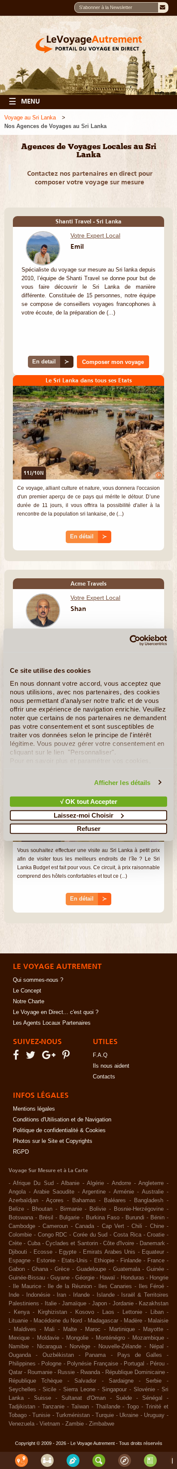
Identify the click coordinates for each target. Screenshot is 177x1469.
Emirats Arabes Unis (109, 1252)
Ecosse (43, 1252)
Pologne (51, 1364)
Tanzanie (53, 1407)
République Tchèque (35, 1381)
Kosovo (84, 1312)
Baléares (115, 1200)
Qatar (15, 1372)
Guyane (60, 1278)
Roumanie (39, 1372)
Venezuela (21, 1424)
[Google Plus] (50, 1057)
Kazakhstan (153, 1304)
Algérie (95, 1183)
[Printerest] (67, 1057)
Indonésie (38, 1295)
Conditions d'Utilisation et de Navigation (62, 1120)
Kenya (22, 1312)
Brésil (46, 1218)
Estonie (46, 1261)
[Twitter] (32, 1057)
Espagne (20, 1261)
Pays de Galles (139, 1355)
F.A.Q (100, 1055)
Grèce (62, 1269)
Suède (124, 1398)
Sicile (49, 1390)
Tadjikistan (22, 1407)
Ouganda (20, 1355)
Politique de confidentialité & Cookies (59, 1130)
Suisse (42, 1398)
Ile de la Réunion (70, 1286)
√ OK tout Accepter (88, 801)
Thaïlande (108, 1407)
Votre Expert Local (95, 235)
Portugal (134, 1364)
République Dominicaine (135, 1372)
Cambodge (22, 1226)
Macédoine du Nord (58, 1321)
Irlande (81, 1295)
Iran (61, 1295)
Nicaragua (49, 1347)
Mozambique (148, 1338)
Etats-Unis (74, 1261)
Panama (95, 1355)
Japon (99, 1304)
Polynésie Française (92, 1364)
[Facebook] (17, 1057)
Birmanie (71, 1209)
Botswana (21, 1218)
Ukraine (128, 1415)
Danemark (152, 1243)
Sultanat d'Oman (83, 1398)
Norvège (80, 1347)
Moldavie (48, 1338)
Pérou (157, 1364)
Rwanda (90, 1372)
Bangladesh (148, 1200)
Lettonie (132, 1312)
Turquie (104, 1415)
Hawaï (107, 1278)
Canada (84, 1226)
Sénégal (152, 1398)
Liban (157, 1312)
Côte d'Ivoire (118, 1243)
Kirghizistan (52, 1312)
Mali (49, 1329)
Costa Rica (127, 1235)
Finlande (130, 1261)
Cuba (33, 1243)
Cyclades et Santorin (72, 1243)
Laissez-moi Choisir (83, 814)
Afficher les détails (122, 782)
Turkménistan (73, 1415)
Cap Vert (113, 1226)
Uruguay (154, 1415)
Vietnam (50, 1424)
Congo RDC (52, 1235)
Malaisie (158, 1321)
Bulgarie (69, 1218)
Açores (55, 1200)
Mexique (19, 1338)
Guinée (155, 1269)
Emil (77, 246)
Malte (70, 1329)
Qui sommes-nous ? (38, 980)
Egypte (67, 1252)
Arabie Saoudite (54, 1192)
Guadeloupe (91, 1269)
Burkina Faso (102, 1218)
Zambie (74, 1424)
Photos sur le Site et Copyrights (52, 1141)
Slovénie (144, 1390)
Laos (108, 1312)
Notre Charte (28, 1002)
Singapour (114, 1390)
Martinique (122, 1329)
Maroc (93, 1329)
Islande (106, 1295)
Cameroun (55, 1226)
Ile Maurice (27, 1286)
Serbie (154, 1381)
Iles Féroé (152, 1286)
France (156, 1261)
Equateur (153, 1252)
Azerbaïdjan (23, 1200)
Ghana (40, 1269)
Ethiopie (104, 1261)
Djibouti (18, 1252)
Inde (14, 1295)
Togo (133, 1407)
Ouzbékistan (58, 1355)
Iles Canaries (115, 1286)
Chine (157, 1226)
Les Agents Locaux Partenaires (52, 1023)
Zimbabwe (101, 1424)
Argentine (94, 1192)
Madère (133, 1321)
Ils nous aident (111, 1066)
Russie (66, 1372)
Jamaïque (74, 1304)
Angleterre (151, 1183)
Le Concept (27, 991)
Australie (153, 1192)
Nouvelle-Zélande (119, 1347)
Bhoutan (42, 1209)
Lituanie (18, 1321)
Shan (78, 608)
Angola (17, 1192)
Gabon (17, 1269)
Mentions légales (34, 1109)
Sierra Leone (79, 1390)
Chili (136, 1226)
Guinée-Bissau (27, 1278)
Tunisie (41, 1415)
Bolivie (97, 1209)
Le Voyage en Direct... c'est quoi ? (55, 1012)
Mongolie (77, 1338)
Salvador (85, 1381)
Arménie (123, 1192)
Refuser (89, 828)
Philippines (22, 1364)
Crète (15, 1243)
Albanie (70, 1183)
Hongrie (159, 1278)
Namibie (19, 1347)
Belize (16, 1209)
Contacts (104, 1077)
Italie (51, 1304)
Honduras (132, 1278)
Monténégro (110, 1338)
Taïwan (80, 1407)
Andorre (121, 1183)
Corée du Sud (90, 1235)
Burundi (134, 1218)
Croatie (156, 1235)
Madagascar (103, 1321)
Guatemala (126, 1269)
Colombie (20, 1235)
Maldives (25, 1329)
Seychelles (22, 1390)
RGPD (21, 1152)
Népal (157, 1347)
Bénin (157, 1218)
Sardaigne (121, 1381)
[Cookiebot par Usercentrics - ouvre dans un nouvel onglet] (129, 640)
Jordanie (123, 1304)
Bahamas (84, 1200)
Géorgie (85, 1278)
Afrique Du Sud (33, 1183)
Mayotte (153, 1329)
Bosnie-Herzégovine (139, 1209)
